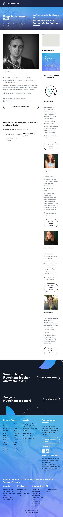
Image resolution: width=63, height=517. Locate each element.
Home (5, 24)
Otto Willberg (48, 312)
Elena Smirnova (49, 248)
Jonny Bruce (7, 72)
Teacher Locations (13, 24)
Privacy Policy (27, 433)
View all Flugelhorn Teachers (48, 377)
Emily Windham (49, 171)
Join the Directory (51, 399)
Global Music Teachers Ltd (31, 512)
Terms (24, 441)
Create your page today (50, 440)
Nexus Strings (48, 101)
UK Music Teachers (13, 3)
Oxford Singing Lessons (5, 449)
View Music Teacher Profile (21, 106)
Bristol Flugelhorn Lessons (13, 134)
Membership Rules (28, 436)
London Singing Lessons (16, 449)
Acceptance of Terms (29, 438)
